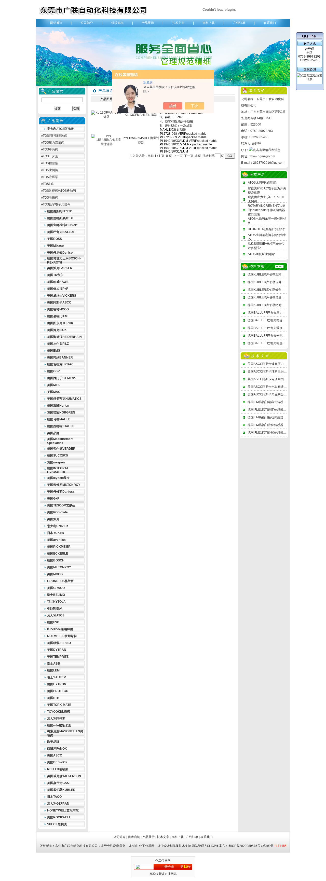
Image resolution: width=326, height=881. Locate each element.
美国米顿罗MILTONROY (63, 485)
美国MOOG (55, 574)
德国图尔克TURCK (60, 323)
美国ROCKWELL (59, 817)
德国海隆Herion (58, 405)
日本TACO (54, 797)
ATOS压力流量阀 (52, 142)
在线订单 (239, 23)
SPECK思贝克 (57, 824)
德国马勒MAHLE (58, 419)
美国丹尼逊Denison (60, 252)
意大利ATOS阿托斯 (60, 129)
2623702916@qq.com (268, 162)
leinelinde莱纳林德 (60, 629)
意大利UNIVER (57, 526)
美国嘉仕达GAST (59, 783)
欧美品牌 (53, 742)
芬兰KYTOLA (56, 601)
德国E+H (53, 698)
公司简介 (87, 23)
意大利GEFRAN (58, 803)
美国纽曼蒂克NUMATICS (64, 399)
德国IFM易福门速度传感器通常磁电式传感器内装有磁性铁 (287, 409)
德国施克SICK (57, 330)
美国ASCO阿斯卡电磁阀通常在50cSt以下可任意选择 (283, 387)
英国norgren (56, 462)
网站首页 (56, 23)
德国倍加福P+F (57, 289)
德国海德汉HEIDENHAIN (64, 337)
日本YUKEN (55, 533)
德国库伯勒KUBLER (61, 790)
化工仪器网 (146, 846)
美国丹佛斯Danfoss (61, 491)
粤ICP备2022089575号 (244, 846)
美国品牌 (53, 433)
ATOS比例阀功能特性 (262, 182)
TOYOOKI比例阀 (58, 711)
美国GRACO (56, 588)
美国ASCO (54, 755)
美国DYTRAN (56, 650)
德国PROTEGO (57, 691)
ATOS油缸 (48, 184)
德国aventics (56, 540)
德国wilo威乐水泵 (59, 725)
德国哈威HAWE (58, 282)
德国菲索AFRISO (59, 643)
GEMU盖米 (54, 608)
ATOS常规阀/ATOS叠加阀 (58, 190)
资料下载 (208, 23)
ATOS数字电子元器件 (55, 204)
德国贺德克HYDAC (60, 364)
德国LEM (53, 670)
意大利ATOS (55, 615)
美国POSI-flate (57, 512)
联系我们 (270, 23)
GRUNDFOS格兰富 (60, 581)
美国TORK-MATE (59, 705)
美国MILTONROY (59, 567)
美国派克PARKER (59, 268)
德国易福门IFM (57, 316)
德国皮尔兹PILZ (58, 344)
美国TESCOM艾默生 (61, 505)
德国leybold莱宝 (58, 478)
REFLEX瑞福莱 (57, 769)
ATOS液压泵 (49, 177)
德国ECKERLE (57, 553)
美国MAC (53, 392)
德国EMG (53, 350)
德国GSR (53, 371)
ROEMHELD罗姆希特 (62, 636)
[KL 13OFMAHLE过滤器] (106, 117)
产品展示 (148, 23)
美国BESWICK (57, 762)
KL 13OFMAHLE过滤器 (141, 115)
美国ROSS (54, 239)
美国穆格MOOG (58, 309)
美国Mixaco (55, 245)
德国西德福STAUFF (60, 426)
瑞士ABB (53, 663)
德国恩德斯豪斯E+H (61, 218)
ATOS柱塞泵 (49, 163)
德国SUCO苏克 (57, 455)
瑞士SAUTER (56, 677)
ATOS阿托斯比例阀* (261, 254)
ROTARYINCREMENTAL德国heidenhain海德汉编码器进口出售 (266, 210)
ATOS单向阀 (49, 149)
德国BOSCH (55, 560)
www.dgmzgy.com (262, 156)
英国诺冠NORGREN (61, 412)
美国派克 (53, 519)
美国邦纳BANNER (60, 357)
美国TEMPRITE (58, 656)
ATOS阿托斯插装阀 (54, 135)
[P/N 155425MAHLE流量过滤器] (106, 144)
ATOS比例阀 (49, 170)
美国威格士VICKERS (61, 295)
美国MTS (53, 385)
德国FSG (53, 622)
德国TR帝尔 (55, 275)
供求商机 (117, 23)
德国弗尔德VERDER (61, 448)
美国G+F (53, 498)
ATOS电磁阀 (49, 197)
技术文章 (178, 23)
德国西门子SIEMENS (61, 378)
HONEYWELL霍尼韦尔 (63, 810)
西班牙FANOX (57, 748)
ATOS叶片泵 (49, 156)
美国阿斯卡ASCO (59, 302)
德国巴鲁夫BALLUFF (61, 232)
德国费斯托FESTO (59, 211)
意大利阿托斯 (56, 718)
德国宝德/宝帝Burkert (62, 225)
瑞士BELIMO (56, 595)
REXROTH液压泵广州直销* (267, 229)
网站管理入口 (201, 846)
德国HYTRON (56, 684)
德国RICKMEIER (59, 546)
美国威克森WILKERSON (64, 776)
